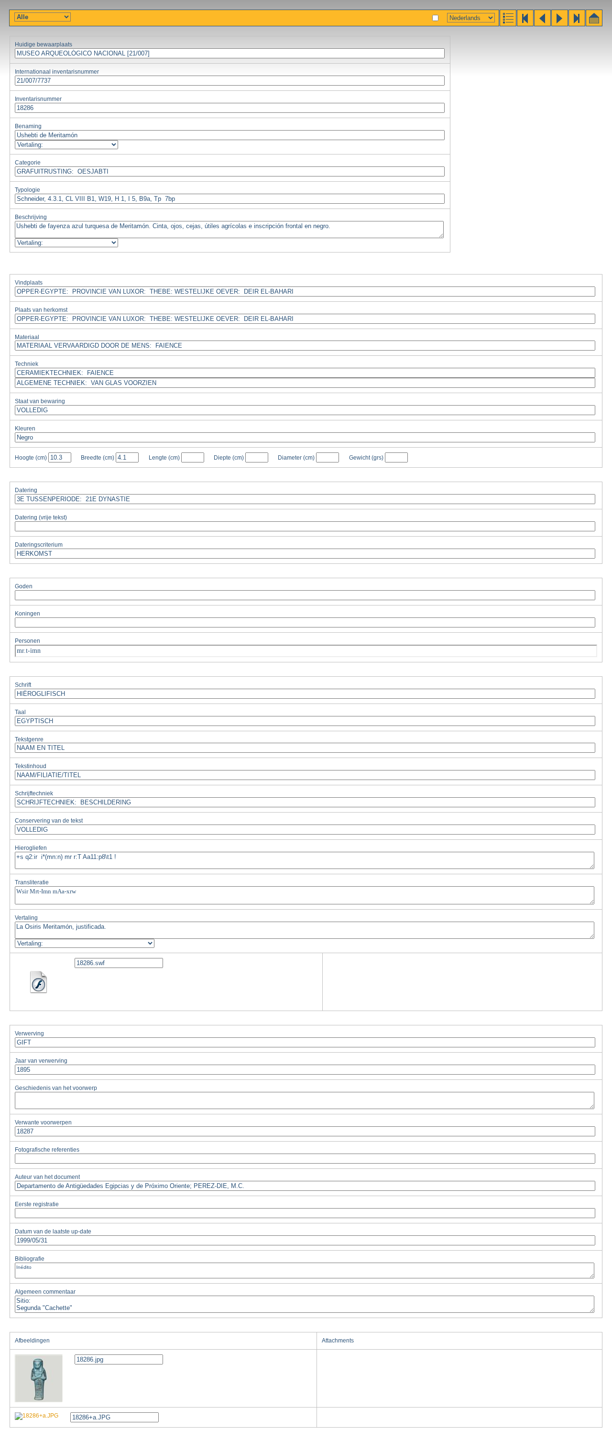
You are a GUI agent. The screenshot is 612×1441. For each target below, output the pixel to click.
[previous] (541, 24)
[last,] (576, 24)
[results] (507, 24)
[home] (593, 24)
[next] (559, 24)
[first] (524, 24)
